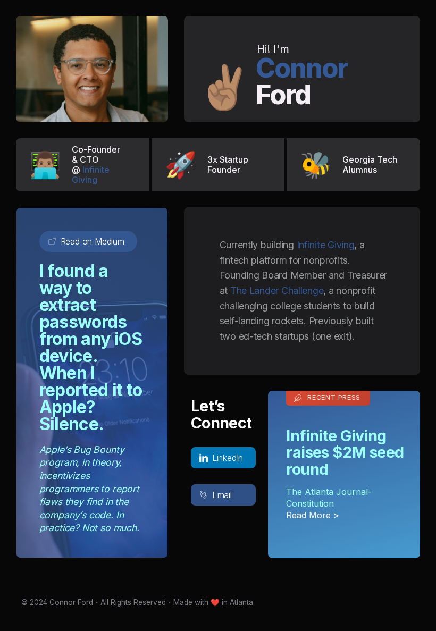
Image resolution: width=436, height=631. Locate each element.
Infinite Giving (91, 174)
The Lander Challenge (277, 290)
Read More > (312, 515)
